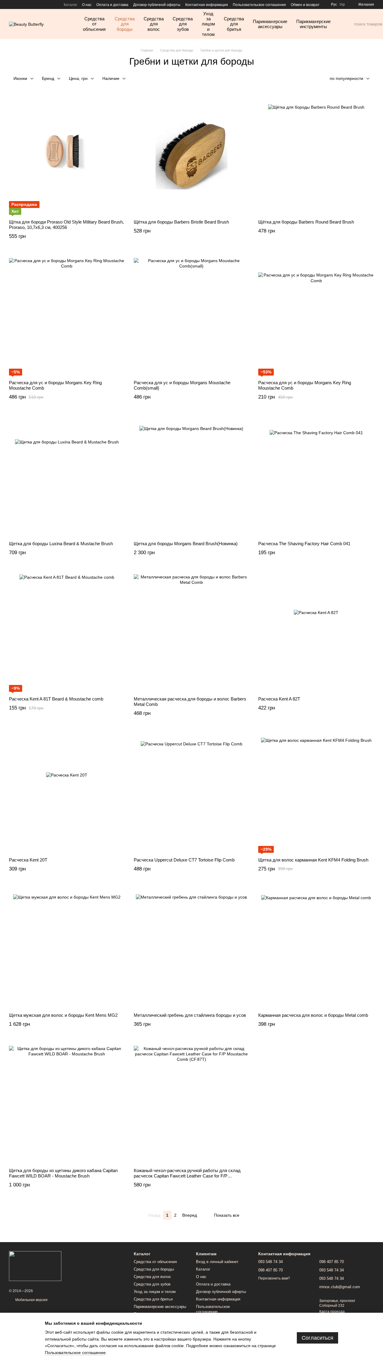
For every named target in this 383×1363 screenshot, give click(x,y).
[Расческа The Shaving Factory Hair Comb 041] (316, 477)
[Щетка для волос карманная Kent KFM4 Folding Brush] (316, 793)
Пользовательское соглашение (259, 5)
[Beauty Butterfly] (35, 1266)
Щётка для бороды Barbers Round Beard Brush (306, 221)
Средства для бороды (125, 24)
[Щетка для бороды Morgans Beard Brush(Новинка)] (192, 477)
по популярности (346, 78)
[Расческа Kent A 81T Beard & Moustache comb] (67, 632)
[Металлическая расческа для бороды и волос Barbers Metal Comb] (192, 632)
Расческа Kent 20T (28, 859)
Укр (342, 4)
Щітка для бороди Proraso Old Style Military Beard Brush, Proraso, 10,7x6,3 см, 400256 (66, 224)
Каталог (70, 5)
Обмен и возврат (305, 5)
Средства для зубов (183, 24)
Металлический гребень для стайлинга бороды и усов (190, 1015)
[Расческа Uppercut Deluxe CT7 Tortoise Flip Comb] (192, 793)
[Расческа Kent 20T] (67, 793)
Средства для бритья (234, 24)
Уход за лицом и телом (208, 24)
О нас (87, 5)
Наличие (110, 78)
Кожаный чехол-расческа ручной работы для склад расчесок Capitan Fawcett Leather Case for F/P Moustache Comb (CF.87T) (187, 1176)
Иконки (20, 78)
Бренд (48, 78)
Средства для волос (154, 24)
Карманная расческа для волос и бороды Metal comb (313, 1015)
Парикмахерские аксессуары (270, 24)
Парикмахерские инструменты (313, 24)
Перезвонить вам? (274, 1278)
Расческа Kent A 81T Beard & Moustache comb (56, 698)
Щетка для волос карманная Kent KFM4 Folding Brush (313, 859)
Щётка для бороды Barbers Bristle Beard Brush (181, 221)
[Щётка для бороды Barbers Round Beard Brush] (316, 155)
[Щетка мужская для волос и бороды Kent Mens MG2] (67, 948)
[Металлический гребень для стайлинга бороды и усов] (192, 948)
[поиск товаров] (349, 24)
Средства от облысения (94, 24)
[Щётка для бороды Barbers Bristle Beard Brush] (192, 155)
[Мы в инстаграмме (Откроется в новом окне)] (11, 4)
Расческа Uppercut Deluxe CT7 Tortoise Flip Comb (184, 859)
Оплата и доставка (112, 5)
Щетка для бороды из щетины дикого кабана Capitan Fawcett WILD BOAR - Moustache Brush (63, 1173)
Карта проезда (332, 1311)
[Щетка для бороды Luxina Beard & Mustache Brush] (67, 477)
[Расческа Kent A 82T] (316, 632)
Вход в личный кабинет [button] (217, 1261)
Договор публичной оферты (156, 5)
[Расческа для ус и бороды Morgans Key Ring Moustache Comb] (67, 316)
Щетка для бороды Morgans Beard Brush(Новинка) (186, 543)
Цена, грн (78, 78)
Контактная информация (206, 5)
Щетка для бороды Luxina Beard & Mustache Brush (61, 543)
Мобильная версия (31, 1300)
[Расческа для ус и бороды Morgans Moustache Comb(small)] (192, 316)
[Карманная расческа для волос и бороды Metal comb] (316, 948)
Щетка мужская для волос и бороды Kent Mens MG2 (63, 1015)
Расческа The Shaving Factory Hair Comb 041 (304, 543)
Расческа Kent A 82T (279, 698)
